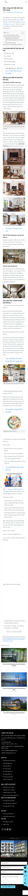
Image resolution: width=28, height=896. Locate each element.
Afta (8, 445)
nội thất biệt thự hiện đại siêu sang (13, 639)
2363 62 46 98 (20, 746)
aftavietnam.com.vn (11, 752)
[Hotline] (26, 884)
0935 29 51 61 (9, 746)
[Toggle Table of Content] (21, 33)
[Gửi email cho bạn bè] (15, 632)
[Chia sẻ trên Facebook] (10, 632)
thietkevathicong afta (18, 12)
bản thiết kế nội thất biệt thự (8, 638)
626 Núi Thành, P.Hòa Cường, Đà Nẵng (15, 735)
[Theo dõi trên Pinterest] (7, 829)
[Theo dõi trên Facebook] (2, 829)
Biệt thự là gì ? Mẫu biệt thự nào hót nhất (14, 70)
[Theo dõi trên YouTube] (10, 829)
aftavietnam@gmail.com (11, 750)
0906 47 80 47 (4, 748)
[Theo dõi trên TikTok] (5, 829)
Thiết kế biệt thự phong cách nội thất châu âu (14, 40)
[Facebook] (25, 868)
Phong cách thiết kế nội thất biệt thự (12, 36)
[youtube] (25, 875)
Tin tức (16, 636)
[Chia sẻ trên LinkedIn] (20, 632)
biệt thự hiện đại (18, 638)
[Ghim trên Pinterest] (18, 632)
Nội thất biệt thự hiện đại (10, 42)
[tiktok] (25, 879)
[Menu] (26, 2)
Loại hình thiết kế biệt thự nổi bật (11, 35)
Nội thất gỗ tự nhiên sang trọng (11, 38)
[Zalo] (25, 872)
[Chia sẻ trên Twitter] (13, 632)
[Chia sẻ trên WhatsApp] (8, 632)
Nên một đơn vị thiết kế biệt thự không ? (13, 44)
